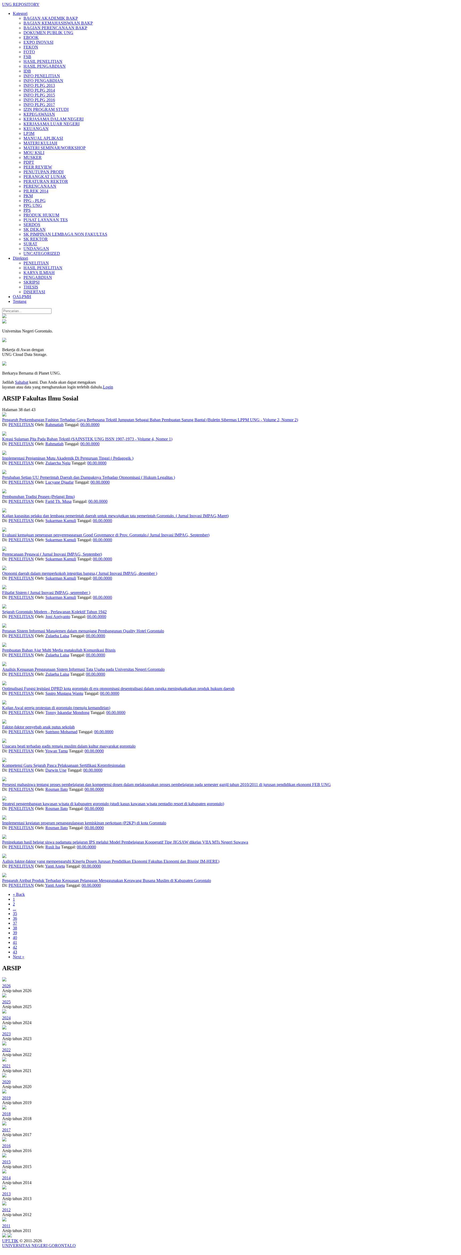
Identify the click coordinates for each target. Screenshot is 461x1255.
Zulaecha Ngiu (57, 463)
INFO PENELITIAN (41, 76)
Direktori (20, 258)
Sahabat (21, 382)
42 (15, 947)
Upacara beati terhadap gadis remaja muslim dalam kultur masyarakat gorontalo (69, 746)
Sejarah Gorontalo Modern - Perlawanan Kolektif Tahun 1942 (54, 612)
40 (15, 937)
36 (15, 918)
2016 (6, 1146)
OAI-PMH (22, 296)
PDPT (28, 162)
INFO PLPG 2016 (39, 100)
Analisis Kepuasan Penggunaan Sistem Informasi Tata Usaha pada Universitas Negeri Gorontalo (83, 669)
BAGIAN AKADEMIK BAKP (50, 18)
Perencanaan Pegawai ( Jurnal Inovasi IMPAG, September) (52, 554)
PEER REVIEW (37, 167)
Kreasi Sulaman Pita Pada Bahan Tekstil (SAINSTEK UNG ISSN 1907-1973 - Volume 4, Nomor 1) (87, 439)
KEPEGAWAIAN (39, 114)
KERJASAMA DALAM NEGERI (53, 119)
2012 (6, 1210)
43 (15, 952)
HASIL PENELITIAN (42, 61)
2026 (6, 986)
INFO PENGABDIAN (43, 80)
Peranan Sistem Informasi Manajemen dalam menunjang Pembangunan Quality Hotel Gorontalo (83, 631)
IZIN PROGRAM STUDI (46, 109)
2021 (6, 1066)
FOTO (29, 52)
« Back (19, 894)
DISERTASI (34, 292)
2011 (6, 1226)
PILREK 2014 (35, 191)
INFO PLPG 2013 (39, 85)
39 (15, 933)
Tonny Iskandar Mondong (67, 712)
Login (108, 387)
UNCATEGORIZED (41, 253)
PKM (28, 196)
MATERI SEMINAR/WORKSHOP (54, 148)
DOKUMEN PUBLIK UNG (48, 32)
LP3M (28, 133)
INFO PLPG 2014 (39, 90)
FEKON (30, 47)
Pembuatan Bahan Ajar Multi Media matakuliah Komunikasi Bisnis (59, 650)
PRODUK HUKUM (41, 215)
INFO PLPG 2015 (39, 95)
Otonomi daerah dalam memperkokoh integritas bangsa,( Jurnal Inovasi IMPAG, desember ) (79, 573)
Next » (18, 957)
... (14, 909)
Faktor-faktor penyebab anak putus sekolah (38, 727)
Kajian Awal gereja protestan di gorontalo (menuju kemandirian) (56, 707)
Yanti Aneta (55, 866)
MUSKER (32, 157)
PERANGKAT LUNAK (44, 176)
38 (15, 928)
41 (15, 942)
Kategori (20, 13)
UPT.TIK (10, 1240)
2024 (6, 1018)
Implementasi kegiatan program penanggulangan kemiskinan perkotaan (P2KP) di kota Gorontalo (84, 823)
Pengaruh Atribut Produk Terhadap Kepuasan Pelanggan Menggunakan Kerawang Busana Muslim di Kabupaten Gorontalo (106, 880)
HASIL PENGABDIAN (44, 66)
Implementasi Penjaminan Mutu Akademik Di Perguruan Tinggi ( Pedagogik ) (67, 458)
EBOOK (31, 37)
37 (15, 923)
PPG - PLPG (34, 200)
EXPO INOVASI (38, 42)
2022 (6, 1050)
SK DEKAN (34, 229)
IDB (27, 71)
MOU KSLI (33, 152)
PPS (27, 210)
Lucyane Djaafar (59, 482)
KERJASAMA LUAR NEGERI (51, 124)
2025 (6, 1002)
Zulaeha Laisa (57, 635)
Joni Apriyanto (57, 616)
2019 (6, 1098)
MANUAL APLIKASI (43, 138)
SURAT (30, 244)
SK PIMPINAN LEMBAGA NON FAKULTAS (65, 234)
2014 (6, 1178)
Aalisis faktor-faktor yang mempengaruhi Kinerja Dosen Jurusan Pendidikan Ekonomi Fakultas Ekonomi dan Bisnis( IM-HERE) (110, 861)
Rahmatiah (54, 424)
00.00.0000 (90, 424)
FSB (27, 56)
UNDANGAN (36, 248)
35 (15, 913)
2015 (6, 1162)
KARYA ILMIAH (39, 272)
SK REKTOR (35, 239)
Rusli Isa (52, 847)
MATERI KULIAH (40, 143)
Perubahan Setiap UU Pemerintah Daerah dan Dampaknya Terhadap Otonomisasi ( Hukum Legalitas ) (88, 477)
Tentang (19, 301)
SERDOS (31, 224)
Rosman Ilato (56, 789)
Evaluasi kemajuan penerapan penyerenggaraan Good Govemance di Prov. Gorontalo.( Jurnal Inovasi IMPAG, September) (105, 535)
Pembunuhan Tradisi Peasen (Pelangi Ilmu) (38, 496)
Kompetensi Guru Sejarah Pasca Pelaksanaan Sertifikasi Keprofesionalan (63, 765)
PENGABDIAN (37, 277)
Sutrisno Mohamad (61, 731)
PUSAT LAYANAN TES (45, 220)
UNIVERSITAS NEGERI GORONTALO (39, 1245)
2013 (6, 1194)
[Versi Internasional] (4, 316)
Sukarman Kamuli (60, 520)
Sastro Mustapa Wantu (64, 693)
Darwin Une (55, 770)
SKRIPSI (31, 282)
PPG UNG (32, 205)
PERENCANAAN (39, 186)
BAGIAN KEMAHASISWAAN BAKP (58, 23)
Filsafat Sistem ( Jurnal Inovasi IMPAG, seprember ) (46, 592)
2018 (6, 1114)
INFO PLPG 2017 (39, 104)
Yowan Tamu (56, 751)
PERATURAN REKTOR (45, 181)
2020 (6, 1082)
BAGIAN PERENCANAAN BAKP (55, 28)
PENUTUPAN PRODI (43, 172)
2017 (6, 1130)
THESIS (30, 287)
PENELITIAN (36, 263)
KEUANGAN (36, 128)
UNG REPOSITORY (20, 4)
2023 (6, 1034)
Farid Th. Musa (58, 501)
